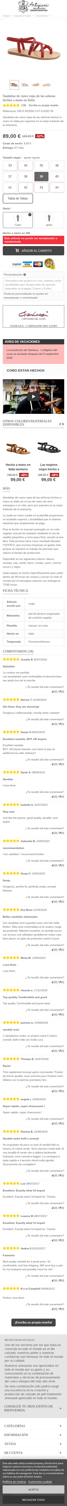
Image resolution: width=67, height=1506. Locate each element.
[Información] (33, 1435)
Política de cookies (14, 1481)
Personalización (13, 274)
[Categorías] (33, 1426)
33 (10, 165)
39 (41, 176)
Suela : (7, 208)
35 (41, 165)
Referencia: (9, 111)
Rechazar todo (33, 1500)
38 (25, 176)
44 (57, 187)
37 (10, 176)
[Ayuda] (33, 1443)
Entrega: (8, 147)
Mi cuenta (13, 1453)
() (23, 105)
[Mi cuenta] (33, 1452)
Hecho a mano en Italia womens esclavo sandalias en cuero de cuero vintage (18, 467)
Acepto (33, 1489)
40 (57, 176)
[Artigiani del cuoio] (33, 6)
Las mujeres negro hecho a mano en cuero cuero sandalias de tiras (49, 467)
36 (57, 165)
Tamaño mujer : (21, 157)
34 (25, 165)
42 (25, 187)
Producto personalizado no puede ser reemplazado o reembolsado (26, 295)
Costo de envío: (13, 143)
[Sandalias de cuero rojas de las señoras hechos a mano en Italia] (33, 48)
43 (41, 187)
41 (10, 187)
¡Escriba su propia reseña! (33, 1322)
